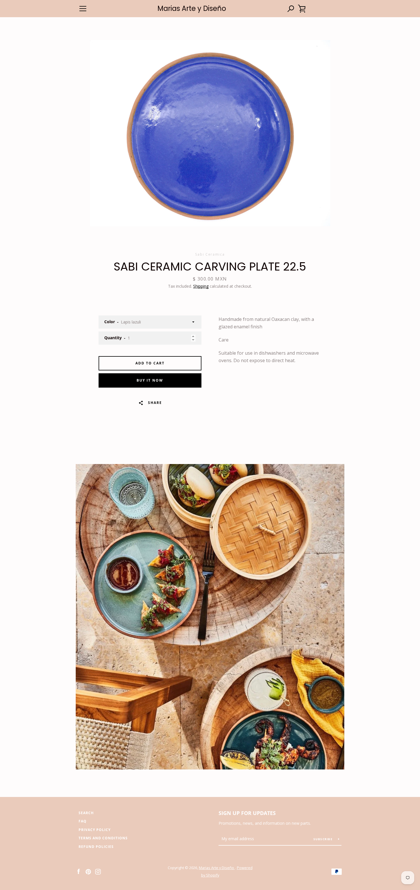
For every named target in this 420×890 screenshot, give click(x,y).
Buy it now (150, 380)
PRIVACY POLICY (95, 829)
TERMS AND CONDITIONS (103, 838)
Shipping (201, 286)
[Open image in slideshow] (210, 133)
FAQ (83, 821)
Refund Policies (96, 846)
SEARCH (86, 812)
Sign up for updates (247, 813)
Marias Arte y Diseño (191, 9)
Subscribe (323, 839)
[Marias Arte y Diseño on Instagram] (98, 871)
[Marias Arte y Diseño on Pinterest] (88, 871)
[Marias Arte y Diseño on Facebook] (78, 871)
